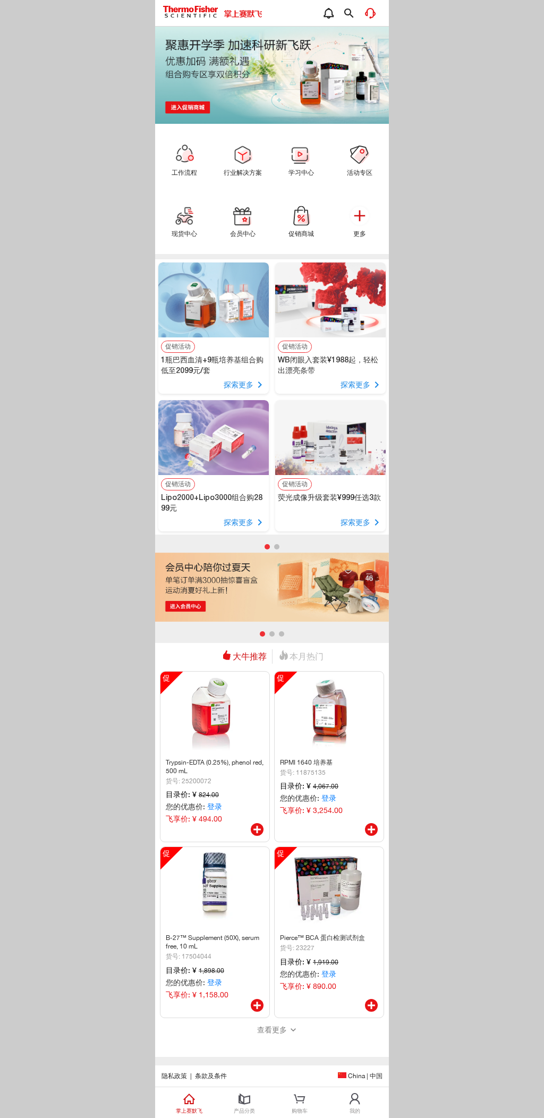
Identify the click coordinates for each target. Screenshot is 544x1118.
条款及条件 (211, 1076)
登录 (214, 806)
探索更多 (238, 384)
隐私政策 (174, 1076)
